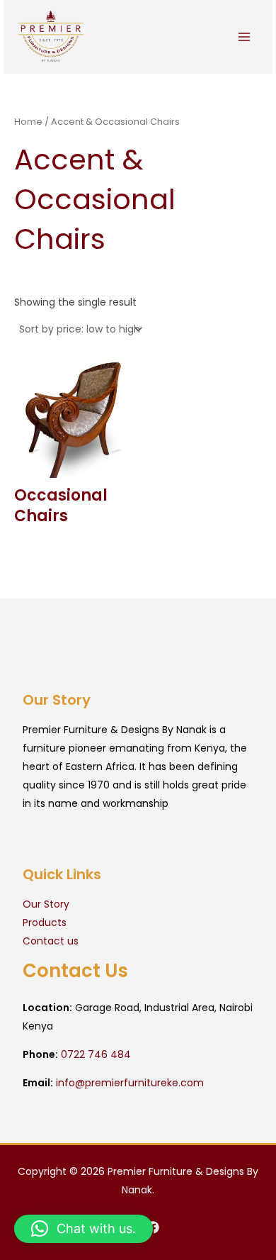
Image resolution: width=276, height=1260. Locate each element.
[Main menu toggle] (244, 37)
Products (45, 922)
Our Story (46, 904)
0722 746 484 (96, 1054)
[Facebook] (152, 1227)
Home (28, 121)
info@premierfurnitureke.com (130, 1083)
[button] (83, 1229)
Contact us (51, 941)
